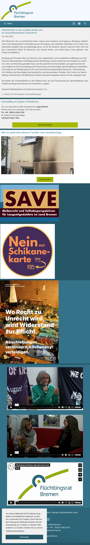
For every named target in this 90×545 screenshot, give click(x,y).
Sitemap (55, 513)
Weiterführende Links (69, 513)
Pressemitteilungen (33, 94)
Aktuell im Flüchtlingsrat (14, 94)
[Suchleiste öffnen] (85, 23)
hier (45, 89)
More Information (45, 125)
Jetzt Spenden (45, 179)
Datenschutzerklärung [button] (15, 531)
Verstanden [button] (24, 537)
